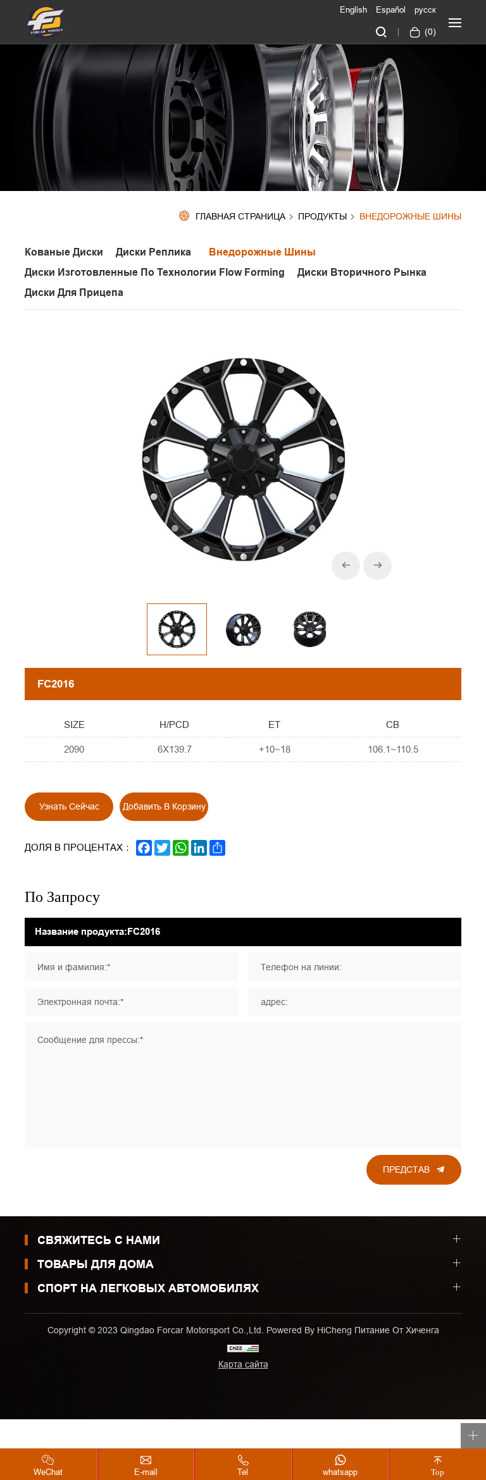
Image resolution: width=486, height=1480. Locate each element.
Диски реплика (156, 252)
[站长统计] (243, 1347)
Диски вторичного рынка (362, 272)
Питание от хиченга (396, 1330)
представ (406, 1169)
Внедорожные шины (410, 216)
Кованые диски (64, 252)
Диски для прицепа (74, 292)
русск (425, 9)
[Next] (377, 566)
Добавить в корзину (164, 806)
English (353, 9)
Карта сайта (243, 1364)
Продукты (322, 217)
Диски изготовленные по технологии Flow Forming (155, 272)
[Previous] (346, 566)
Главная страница (240, 217)
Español (391, 9)
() (429, 31)
